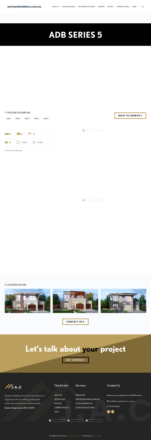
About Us (55, 6)
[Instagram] (112, 411)
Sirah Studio (97, 436)
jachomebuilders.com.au (24, 6)
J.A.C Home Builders (74, 436)
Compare (101, 6)
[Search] (142, 7)
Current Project (123, 6)
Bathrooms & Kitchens (86, 6)
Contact (110, 6)
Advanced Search (68, 6)
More (134, 6)
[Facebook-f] (108, 411)
